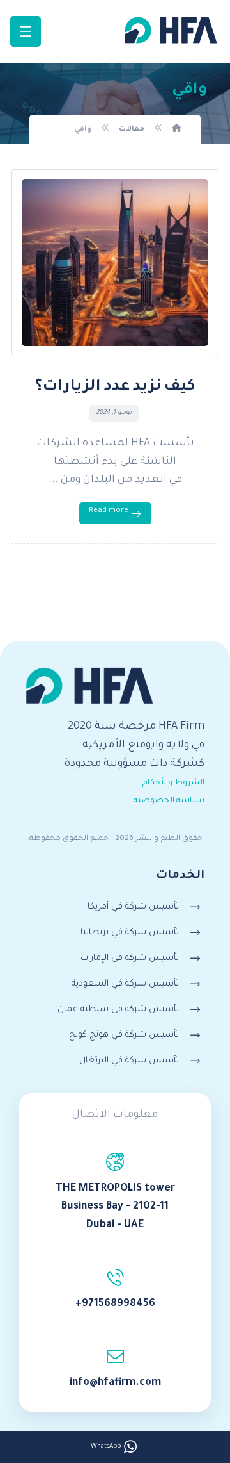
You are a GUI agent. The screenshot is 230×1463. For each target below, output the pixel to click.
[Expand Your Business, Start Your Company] (171, 30)
